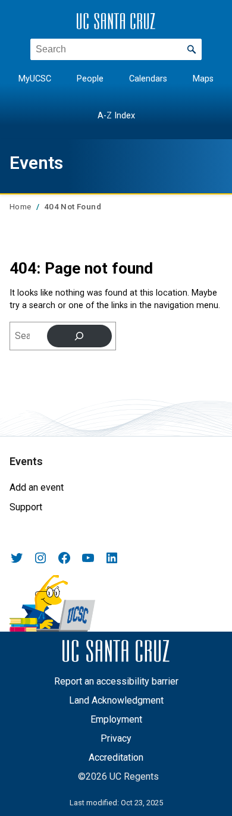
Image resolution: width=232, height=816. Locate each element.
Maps (203, 79)
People (90, 79)
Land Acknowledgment (116, 700)
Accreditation (116, 757)
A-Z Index (116, 116)
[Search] (79, 336)
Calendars (148, 79)
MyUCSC (34, 79)
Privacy (116, 738)
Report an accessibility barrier (116, 681)
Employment (116, 719)
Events (36, 162)
